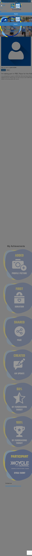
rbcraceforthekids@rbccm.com (13, 486)
